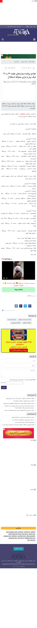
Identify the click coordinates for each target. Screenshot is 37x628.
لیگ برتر (16, 62)
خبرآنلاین (18, 32)
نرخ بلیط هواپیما (13, 538)
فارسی (34, 26)
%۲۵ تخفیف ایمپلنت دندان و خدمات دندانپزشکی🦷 (18, 343)
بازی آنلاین (20, 532)
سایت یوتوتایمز (7, 536)
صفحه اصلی (31, 62)
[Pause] (4, 278)
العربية (31, 26)
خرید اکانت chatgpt (29, 538)
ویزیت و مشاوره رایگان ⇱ (19, 350)
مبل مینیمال (31, 534)
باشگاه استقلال (27, 323)
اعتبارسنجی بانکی (30, 536)
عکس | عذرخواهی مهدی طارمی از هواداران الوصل (23, 417)
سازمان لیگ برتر (12, 320)
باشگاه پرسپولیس (15, 323)
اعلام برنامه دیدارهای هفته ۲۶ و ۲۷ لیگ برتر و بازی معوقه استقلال (19, 75)
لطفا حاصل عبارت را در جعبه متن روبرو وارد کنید (23, 380)
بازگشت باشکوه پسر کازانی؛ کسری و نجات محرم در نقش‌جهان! (20, 398)
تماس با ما (18, 26)
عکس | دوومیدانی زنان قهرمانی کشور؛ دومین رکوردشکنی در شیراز (19, 410)
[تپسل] (2, 55)
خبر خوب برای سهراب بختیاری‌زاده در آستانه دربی (23, 420)
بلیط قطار (14, 536)
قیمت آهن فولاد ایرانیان (14, 534)
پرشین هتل (25, 534)
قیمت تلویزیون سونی (11, 532)
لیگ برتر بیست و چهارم (25, 320)
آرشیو (8, 26)
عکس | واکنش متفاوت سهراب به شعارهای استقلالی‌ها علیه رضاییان (18, 403)
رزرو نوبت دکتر (31, 540)
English (27, 26)
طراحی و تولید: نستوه (18, 566)
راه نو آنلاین (27, 532)
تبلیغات (11, 26)
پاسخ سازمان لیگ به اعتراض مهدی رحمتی (24, 422)
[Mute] (7, 278)
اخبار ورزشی (24, 62)
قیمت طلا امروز (21, 536)
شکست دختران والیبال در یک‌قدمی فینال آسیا (23, 401)
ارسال (3, 387)
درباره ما (15, 26)
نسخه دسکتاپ (18, 549)
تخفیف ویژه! (18, 289)
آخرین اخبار (31, 395)
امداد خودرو (21, 538)
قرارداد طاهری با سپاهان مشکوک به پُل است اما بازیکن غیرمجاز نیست (18, 425)
